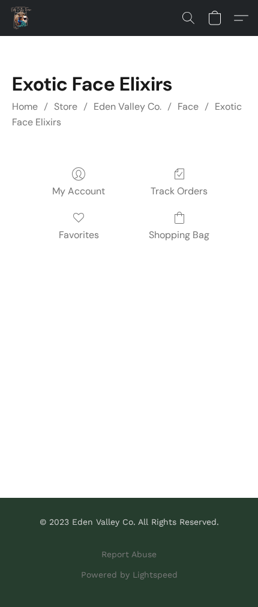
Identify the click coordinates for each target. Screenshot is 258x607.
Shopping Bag (179, 235)
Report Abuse (129, 554)
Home (25, 106)
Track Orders (179, 191)
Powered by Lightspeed (129, 574)
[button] (22, 18)
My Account (78, 191)
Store (65, 106)
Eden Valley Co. (127, 106)
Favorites (79, 235)
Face (188, 106)
